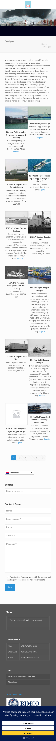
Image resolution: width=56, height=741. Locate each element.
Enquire (16, 152)
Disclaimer (12, 682)
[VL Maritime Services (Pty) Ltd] (28, 4)
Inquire (42, 190)
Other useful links (14, 694)
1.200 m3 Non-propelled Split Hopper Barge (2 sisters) (39, 178)
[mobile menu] (3, 4)
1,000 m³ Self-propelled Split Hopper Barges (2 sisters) (16, 135)
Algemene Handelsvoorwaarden (21, 676)
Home (44, 44)
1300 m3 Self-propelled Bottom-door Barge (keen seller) (40, 420)
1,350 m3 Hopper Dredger (40, 123)
